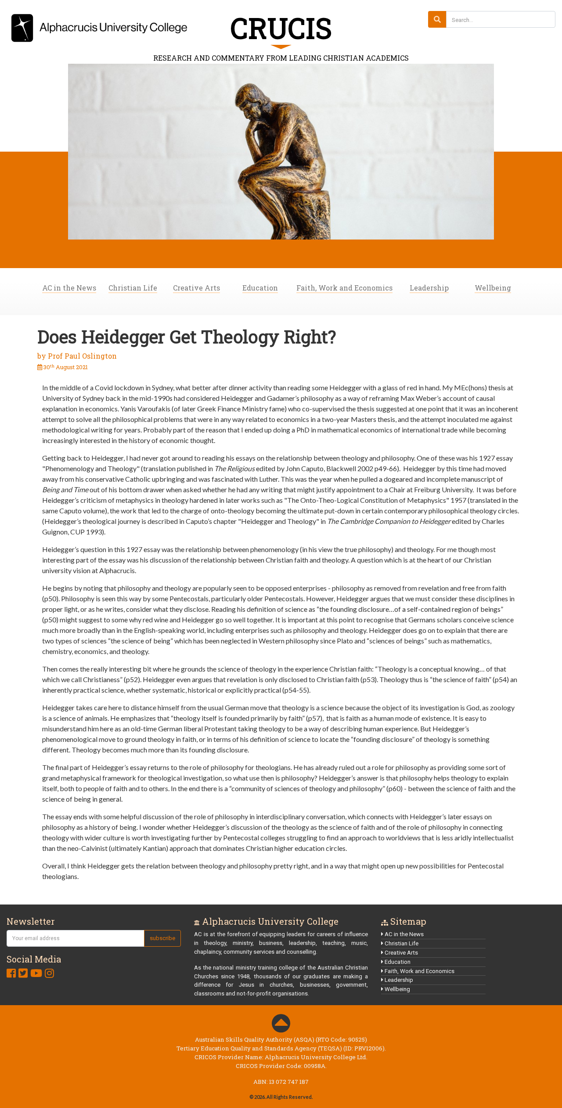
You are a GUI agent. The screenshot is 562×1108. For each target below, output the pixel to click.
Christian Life (132, 287)
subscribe (162, 938)
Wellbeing (493, 287)
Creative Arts (196, 287)
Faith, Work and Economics (344, 287)
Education (260, 287)
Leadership (429, 287)
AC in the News (69, 287)
